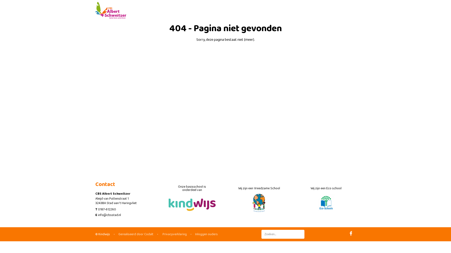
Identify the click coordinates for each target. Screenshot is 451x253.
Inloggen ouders (206, 234)
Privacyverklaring (174, 234)
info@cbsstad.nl (109, 215)
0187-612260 (107, 209)
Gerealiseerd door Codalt (135, 234)
